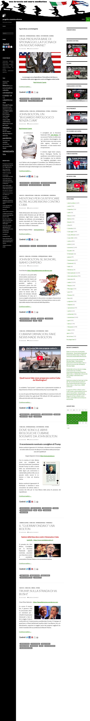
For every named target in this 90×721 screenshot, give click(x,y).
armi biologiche (35, 98)
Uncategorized (70, 339)
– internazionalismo (72, 276)
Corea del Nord (47, 508)
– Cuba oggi (70, 231)
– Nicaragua (70, 288)
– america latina (71, 203)
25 (71, 423)
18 (71, 420)
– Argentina (70, 209)
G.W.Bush (55, 508)
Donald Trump (24, 645)
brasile (9, 88)
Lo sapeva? (5, 234)
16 (86, 417)
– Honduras (70, 269)
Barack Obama (45, 575)
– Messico (69, 285)
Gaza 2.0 (5, 209)
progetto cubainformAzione (12, 19)
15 (83, 417)
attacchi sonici (35, 643)
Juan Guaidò (6, 116)
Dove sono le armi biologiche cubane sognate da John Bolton (38, 433)
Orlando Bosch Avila (26, 648)
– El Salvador (70, 254)
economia (5, 107)
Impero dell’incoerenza (8, 211)
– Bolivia (69, 219)
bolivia (4, 88)
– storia (69, 323)
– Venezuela (70, 327)
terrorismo (6, 146)
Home (83, 19)
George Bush (34, 645)
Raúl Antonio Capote (35, 185)
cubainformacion (47, 414)
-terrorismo (70, 336)
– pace (68, 292)
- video (46, 331)
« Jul (68, 428)
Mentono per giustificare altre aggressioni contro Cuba (39, 201)
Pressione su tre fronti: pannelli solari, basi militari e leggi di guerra (8, 165)
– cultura (69, 241)
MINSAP (6, 128)
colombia (6, 90)
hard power (24, 416)
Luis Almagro (5, 117)
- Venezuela (54, 111)
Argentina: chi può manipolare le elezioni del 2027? (8, 202)
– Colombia (70, 228)
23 (86, 420)
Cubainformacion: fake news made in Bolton (37, 335)
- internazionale (30, 36)
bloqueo (11, 85)
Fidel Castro (9, 111)
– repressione (70, 308)
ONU (40, 320)
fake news (40, 318)
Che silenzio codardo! (8, 190)
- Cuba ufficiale (28, 195)
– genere (69, 257)
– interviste (70, 279)
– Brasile (69, 222)
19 (74, 420)
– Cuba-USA (70, 238)
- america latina (23, 111)
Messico (8, 121)
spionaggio (24, 100)
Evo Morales (9, 108)
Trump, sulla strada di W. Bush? (38, 592)
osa (7, 135)
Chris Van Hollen (35, 508)
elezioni (5, 109)
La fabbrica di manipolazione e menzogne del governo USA (8, 215)
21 (80, 420)
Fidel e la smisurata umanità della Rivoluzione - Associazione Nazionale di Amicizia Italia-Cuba (77, 353)
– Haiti (68, 266)
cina (43, 98)
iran (35, 510)
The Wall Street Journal (35, 100)
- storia (48, 111)
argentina (5, 83)
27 (77, 423)
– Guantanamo (71, 260)
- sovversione (44, 36)
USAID (4, 148)
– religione (69, 304)
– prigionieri (70, 301)
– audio (69, 212)
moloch (49, 98)
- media (38, 36)
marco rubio (24, 512)
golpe (4, 113)
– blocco (69, 215)
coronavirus (8, 92)
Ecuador (10, 107)
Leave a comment (33, 48)
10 (68, 417)
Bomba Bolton (35, 182)
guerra (7, 113)
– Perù (68, 298)
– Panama (69, 295)
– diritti (69, 244)
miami (35, 320)
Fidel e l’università (7, 172)
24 (68, 423)
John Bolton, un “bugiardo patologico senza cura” (36, 117)
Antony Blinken (25, 98)
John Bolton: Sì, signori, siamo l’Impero (37, 260)
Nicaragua (5, 129)
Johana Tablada (42, 246)
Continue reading (25, 86)
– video (68, 330)
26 (74, 423)
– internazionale (71, 273)
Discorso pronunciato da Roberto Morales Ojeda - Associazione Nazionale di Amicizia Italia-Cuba (76, 361)
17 (68, 420)
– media (69, 282)
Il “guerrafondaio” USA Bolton (37, 527)
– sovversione (70, 317)
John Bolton (24, 185)
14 (80, 417)
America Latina (6, 81)
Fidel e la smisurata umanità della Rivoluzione (76, 355)
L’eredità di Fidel (6, 236)
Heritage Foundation (26, 510)
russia (8, 140)
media (4, 121)
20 (77, 420)
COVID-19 (7, 95)
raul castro (5, 140)
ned (11, 128)
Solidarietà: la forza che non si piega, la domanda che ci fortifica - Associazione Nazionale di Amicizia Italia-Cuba (76, 371)
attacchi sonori (35, 414)
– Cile (68, 225)
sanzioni (5, 142)
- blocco (21, 195)
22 (83, 420)
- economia (34, 256)
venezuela (46, 185)
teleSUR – (30, 540)
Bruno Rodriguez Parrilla (48, 182)
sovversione (6, 144)
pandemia (7, 138)
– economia (70, 247)
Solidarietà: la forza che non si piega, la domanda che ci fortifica (77, 375)
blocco (33, 246)
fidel (3, 111)
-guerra (51, 36)
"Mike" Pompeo (24, 575)
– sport (68, 320)
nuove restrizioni (50, 645)
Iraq (31, 416)
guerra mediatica (6, 114)
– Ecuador (69, 250)
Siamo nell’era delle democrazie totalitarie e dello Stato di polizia (8, 187)
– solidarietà (70, 314)
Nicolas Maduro (7, 131)
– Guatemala (70, 263)
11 (71, 417)
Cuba (4, 97)
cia (11, 88)
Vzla (4, 154)
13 (77, 417)
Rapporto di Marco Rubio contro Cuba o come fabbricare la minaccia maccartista (76, 397)
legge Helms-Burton (26, 320)
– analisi (69, 206)
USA (10, 146)
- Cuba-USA (22, 36)
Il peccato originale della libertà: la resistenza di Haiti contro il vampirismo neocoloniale (8, 229)
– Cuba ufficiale (71, 234)
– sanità (69, 311)
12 (74, 417)
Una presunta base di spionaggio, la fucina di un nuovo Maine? (37, 42)
